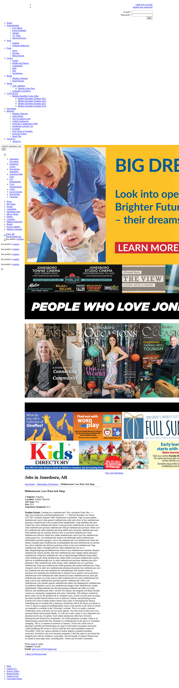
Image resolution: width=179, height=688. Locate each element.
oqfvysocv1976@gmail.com (44, 649)
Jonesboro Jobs (13, 211)
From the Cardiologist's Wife (25, 124)
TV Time (16, 35)
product (20, 239)
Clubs (12, 189)
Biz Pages (11, 204)
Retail (9, 76)
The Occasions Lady (21, 118)
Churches (14, 197)
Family (15, 61)
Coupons (11, 219)
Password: (126, 15)
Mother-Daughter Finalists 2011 (32, 98)
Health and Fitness (20, 63)
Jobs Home (30, 484)
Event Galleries (13, 227)
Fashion (15, 43)
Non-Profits (15, 194)
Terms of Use (13, 676)
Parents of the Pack (26, 88)
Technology (17, 73)
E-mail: (127, 12)
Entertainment (13, 25)
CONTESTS (12, 93)
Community (17, 66)
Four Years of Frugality (22, 131)
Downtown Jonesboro (15, 170)
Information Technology (47, 484)
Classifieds (11, 209)
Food (9, 48)
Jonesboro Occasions (14, 160)
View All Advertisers (114, 473)
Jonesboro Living (14, 165)
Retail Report (18, 81)
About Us (11, 139)
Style (9, 40)
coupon (15, 244)
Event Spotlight (19, 30)
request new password (142, 7)
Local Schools (16, 192)
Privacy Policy (13, 671)
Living (10, 58)
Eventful (16, 129)
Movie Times (12, 214)
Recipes (15, 53)
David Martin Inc (13, 236)
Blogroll (10, 111)
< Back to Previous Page (36, 654)
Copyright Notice (14, 678)
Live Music (17, 28)
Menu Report (18, 55)
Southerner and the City (22, 126)
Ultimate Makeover (20, 45)
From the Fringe (19, 134)
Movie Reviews (19, 38)
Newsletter (11, 108)
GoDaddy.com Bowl (21, 91)
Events (10, 206)
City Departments (15, 180)
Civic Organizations (16, 185)
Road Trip (16, 136)
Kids (14, 68)
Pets (14, 71)
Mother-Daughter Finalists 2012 (32, 101)
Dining (10, 216)
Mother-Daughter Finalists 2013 (32, 103)
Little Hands (17, 116)
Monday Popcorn (20, 113)
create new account (144, 4)
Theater (15, 33)
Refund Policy (13, 673)
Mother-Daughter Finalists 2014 (32, 106)
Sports (9, 83)
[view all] (10, 234)
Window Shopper (20, 78)
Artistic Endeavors (20, 121)
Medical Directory (15, 222)
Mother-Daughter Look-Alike (25, 96)
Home (9, 23)
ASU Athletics (18, 86)
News (14, 50)
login (33, 644)
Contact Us (12, 668)
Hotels (9, 224)
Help (9, 666)
